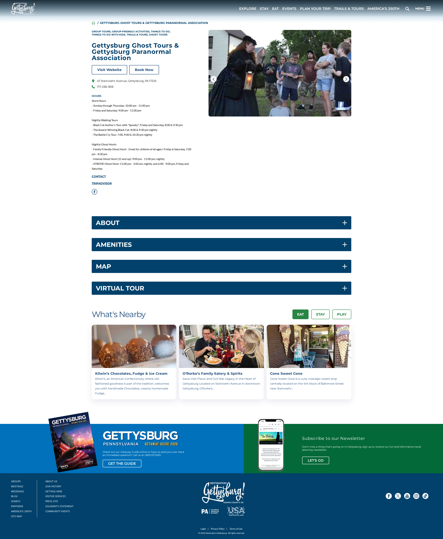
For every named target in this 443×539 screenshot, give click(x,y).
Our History (53, 486)
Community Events (57, 511)
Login (203, 529)
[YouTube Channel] (407, 496)
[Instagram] (416, 496)
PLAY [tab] (342, 314)
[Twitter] (398, 496)
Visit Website (109, 70)
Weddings (17, 491)
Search (15, 501)
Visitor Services (55, 496)
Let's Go (316, 460)
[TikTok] (425, 496)
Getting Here (53, 491)
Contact (99, 176)
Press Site (51, 501)
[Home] (93, 23)
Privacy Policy (218, 529)
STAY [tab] (320, 314)
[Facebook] (389, 496)
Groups (16, 481)
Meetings (17, 486)
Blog (14, 496)
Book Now (144, 70)
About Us (51, 481)
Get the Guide (122, 463)
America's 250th (20, 511)
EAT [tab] (300, 314)
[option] (280, 73)
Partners (17, 506)
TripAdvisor (102, 183)
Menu (419, 8)
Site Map (16, 516)
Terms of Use (235, 529)
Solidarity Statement (58, 506)
